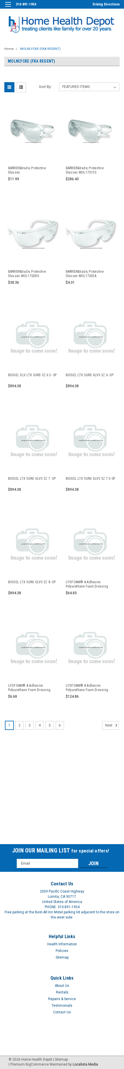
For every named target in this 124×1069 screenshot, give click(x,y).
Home (9, 49)
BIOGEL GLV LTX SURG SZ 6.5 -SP (32, 375)
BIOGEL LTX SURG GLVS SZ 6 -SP (89, 375)
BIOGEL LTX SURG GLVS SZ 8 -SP (32, 582)
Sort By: (45, 86)
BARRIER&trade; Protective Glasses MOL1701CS (85, 170)
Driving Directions (106, 4)
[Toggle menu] (8, 8)
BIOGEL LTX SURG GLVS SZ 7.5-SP (90, 479)
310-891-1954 (26, 4)
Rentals (62, 992)
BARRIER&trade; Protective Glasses (27, 170)
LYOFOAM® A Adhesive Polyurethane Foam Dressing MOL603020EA (29, 688)
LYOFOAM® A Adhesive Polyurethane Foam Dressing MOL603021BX (87, 688)
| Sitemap (60, 1059)
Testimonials (62, 1006)
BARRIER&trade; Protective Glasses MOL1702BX (27, 274)
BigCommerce (37, 1064)
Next (109, 725)
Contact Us (62, 1012)
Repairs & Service (62, 999)
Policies (62, 951)
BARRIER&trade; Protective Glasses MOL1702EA (85, 274)
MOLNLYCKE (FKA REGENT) (40, 49)
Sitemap (62, 957)
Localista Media (85, 1064)
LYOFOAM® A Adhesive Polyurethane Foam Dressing (87, 584)
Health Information (62, 944)
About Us (62, 986)
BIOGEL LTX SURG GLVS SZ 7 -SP (32, 479)
